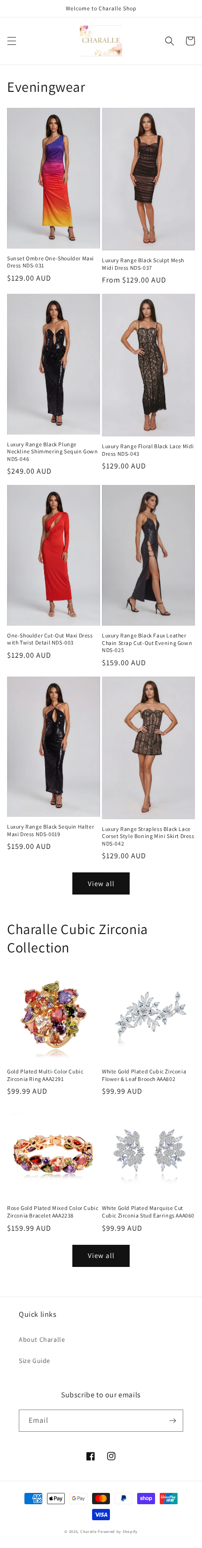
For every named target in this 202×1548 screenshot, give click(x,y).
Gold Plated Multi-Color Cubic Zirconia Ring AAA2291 (45, 1075)
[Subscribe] (172, 1421)
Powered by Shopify (118, 1531)
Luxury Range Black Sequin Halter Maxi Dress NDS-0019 (50, 830)
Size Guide (34, 1360)
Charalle (88, 1531)
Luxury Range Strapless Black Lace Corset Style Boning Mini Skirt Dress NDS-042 (148, 836)
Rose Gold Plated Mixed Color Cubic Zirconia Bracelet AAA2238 (52, 1211)
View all (101, 883)
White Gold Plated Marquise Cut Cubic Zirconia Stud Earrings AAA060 (148, 1211)
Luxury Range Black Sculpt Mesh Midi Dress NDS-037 (143, 264)
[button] (11, 41)
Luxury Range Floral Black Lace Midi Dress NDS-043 (148, 450)
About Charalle (42, 1339)
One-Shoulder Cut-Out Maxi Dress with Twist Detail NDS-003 (50, 639)
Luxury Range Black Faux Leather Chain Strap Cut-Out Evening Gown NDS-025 (147, 642)
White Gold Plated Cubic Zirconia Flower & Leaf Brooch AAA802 (144, 1075)
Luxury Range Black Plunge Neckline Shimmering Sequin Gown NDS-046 (52, 451)
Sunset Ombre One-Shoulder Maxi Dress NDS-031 (50, 262)
